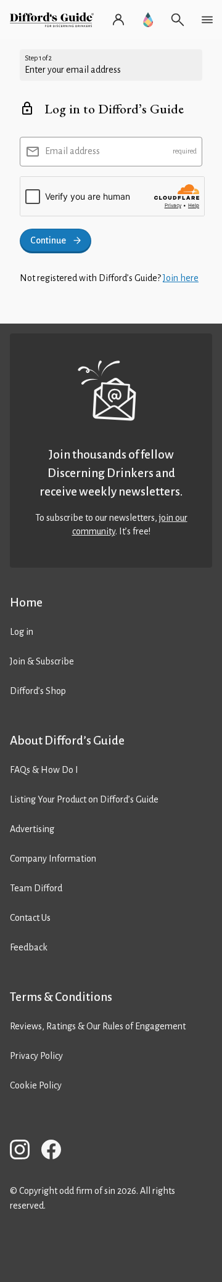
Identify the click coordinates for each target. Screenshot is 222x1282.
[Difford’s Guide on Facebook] (56, 1152)
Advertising (32, 829)
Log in (21, 632)
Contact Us (30, 918)
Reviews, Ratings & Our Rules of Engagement (98, 1026)
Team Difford (36, 888)
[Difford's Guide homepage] (54, 19)
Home (26, 602)
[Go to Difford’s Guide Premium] (148, 19)
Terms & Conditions (61, 996)
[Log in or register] (118, 19)
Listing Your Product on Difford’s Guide (84, 799)
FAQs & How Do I (44, 770)
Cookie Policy (36, 1085)
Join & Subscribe (42, 661)
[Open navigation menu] (207, 19)
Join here (181, 278)
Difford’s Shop (38, 691)
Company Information (53, 859)
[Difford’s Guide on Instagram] (24, 1152)
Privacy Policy (36, 1056)
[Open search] (177, 19)
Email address (72, 151)
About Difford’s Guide (67, 740)
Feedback (28, 947)
